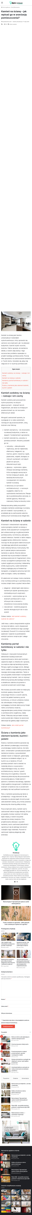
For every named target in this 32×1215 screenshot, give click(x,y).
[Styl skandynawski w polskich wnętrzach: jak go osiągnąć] (26, 1198)
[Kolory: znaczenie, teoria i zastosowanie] (6, 1198)
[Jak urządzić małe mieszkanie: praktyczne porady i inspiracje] (8, 937)
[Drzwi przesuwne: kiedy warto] (5, 1046)
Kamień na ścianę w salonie (11, 378)
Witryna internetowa (6, 1013)
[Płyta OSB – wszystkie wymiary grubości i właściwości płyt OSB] (5, 1108)
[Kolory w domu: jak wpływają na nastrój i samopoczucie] (5, 1039)
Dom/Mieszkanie (15, 7)
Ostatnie (15, 1078)
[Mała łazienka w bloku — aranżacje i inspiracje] (5, 1115)
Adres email (4, 1006)
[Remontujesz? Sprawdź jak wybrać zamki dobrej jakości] (5, 1100)
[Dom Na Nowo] (16, 2)
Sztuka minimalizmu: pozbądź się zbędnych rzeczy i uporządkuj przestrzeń (20, 1061)
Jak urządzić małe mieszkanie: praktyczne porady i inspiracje (8, 944)
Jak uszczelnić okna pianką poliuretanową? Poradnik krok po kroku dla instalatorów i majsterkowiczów (23, 962)
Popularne (6, 1078)
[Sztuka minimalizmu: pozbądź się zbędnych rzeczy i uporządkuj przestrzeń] (5, 1062)
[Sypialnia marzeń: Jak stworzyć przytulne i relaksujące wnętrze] (24, 937)
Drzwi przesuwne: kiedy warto (19, 1044)
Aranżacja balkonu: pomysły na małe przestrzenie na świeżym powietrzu (20, 1069)
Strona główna (6, 7)
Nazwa (3, 999)
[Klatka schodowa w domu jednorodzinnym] (5, 1093)
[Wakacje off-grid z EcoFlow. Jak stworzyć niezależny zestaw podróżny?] (6, 1192)
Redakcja (16, 853)
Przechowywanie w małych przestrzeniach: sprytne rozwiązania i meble (19, 1053)
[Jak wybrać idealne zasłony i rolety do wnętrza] (16, 1204)
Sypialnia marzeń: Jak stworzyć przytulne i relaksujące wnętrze (23, 944)
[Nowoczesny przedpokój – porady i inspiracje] (5, 1086)
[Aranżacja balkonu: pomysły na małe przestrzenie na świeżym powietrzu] (5, 1069)
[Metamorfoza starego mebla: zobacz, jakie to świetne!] (6, 1210)
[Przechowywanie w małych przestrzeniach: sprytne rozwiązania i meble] (5, 1054)
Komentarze (25, 1078)
